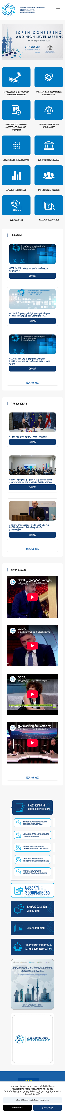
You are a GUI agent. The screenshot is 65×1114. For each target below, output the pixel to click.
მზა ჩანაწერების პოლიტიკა (32, 1100)
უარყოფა (47, 1108)
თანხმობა (18, 1108)
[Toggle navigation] (58, 10)
